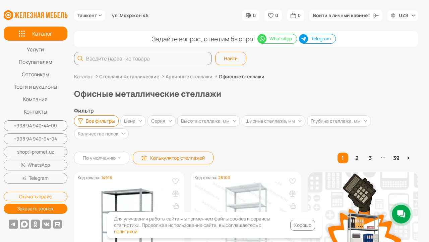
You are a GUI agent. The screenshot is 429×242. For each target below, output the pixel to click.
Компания (35, 99)
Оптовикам (35, 74)
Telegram (39, 178)
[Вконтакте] (46, 224)
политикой (125, 231)
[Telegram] (13, 224)
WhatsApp (38, 165)
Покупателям (35, 62)
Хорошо (302, 225)
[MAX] (24, 224)
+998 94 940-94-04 (35, 138)
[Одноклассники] (35, 224)
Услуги (35, 49)
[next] (409, 158)
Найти (231, 58)
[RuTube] (57, 224)
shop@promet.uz (35, 152)
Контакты (35, 111)
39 (396, 158)
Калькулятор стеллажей (177, 158)
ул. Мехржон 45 (130, 15)
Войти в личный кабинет (341, 15)
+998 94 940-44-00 (35, 125)
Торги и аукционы (35, 86)
